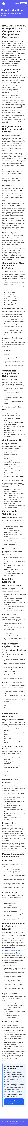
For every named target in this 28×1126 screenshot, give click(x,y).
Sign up (23, 3)
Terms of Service (14, 1123)
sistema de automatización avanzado (13, 950)
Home (13, 1121)
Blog (17, 1121)
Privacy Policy (22, 1121)
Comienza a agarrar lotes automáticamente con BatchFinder (13, 1101)
